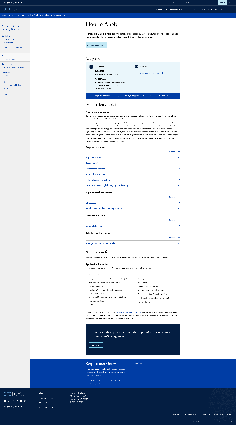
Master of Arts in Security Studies (11, 28)
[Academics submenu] (166, 9)
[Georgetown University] (13, 2)
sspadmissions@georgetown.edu (152, 73)
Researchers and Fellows (12, 85)
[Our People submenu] (211, 9)
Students (7, 75)
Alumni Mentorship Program (14, 67)
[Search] (230, 2)
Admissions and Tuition (10, 56)
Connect (5, 94)
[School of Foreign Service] (14, 394)
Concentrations (9, 39)
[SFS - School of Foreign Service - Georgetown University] (12, 9)
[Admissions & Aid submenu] (185, 9)
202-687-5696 (77, 402)
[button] (174, 152)
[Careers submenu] (197, 9)
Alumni (6, 88)
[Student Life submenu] (226, 9)
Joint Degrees (8, 42)
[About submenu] (178, 3)
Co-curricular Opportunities (12, 47)
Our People (6, 72)
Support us (7, 97)
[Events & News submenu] (193, 3)
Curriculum (6, 36)
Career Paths (7, 64)
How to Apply (10, 59)
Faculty (6, 79)
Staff (5, 82)
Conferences (8, 50)
